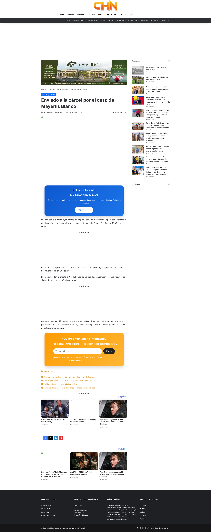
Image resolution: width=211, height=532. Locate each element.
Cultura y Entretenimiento (90, 20)
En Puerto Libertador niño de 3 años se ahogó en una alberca (69, 388)
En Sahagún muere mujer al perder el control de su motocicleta (69, 380)
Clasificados (165, 20)
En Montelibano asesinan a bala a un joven (61, 384)
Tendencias (154, 20)
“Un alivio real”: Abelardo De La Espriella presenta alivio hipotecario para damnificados (157, 125)
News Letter (45, 509)
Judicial (91, 15)
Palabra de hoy (121, 20)
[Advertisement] (105, 41)
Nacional (101, 15)
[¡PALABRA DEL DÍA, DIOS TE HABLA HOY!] (138, 70)
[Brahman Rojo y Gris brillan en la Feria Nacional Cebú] (138, 80)
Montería (70, 15)
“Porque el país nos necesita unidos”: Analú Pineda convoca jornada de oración (157, 89)
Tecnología (144, 20)
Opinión (111, 20)
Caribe (68, 20)
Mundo (103, 20)
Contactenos (45, 512)
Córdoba (80, 15)
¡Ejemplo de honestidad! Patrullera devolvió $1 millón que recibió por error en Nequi (157, 159)
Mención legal (46, 505)
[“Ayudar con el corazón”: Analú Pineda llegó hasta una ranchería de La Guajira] (138, 149)
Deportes (76, 20)
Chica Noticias (47, 112)
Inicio (61, 15)
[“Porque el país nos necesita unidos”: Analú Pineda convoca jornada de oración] (138, 90)
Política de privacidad (48, 515)
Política (130, 20)
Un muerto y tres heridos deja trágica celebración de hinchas (69, 377)
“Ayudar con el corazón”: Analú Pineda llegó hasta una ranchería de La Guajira (157, 148)
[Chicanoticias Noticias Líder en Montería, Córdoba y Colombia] (105, 5)
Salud (137, 20)
